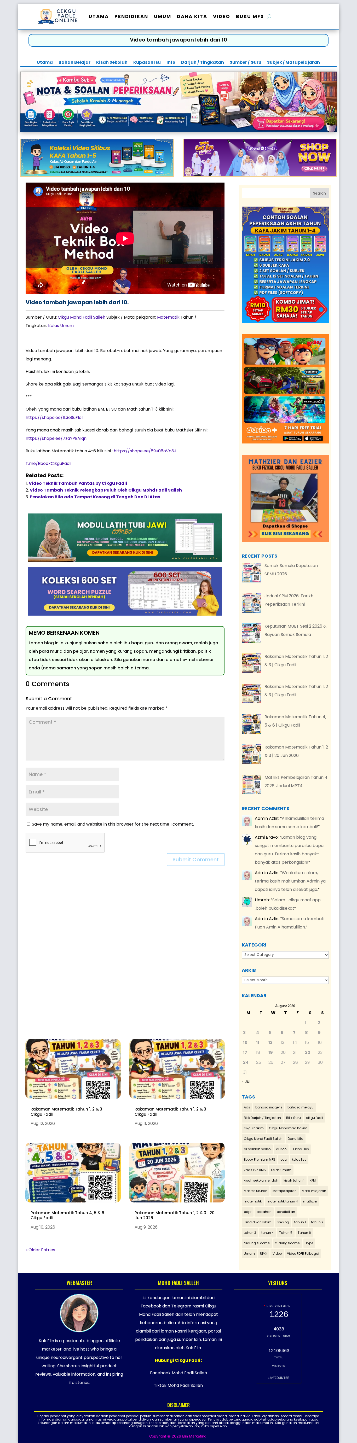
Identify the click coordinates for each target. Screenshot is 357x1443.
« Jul (246, 1081)
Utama (99, 16)
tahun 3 (250, 1232)
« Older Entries (40, 1250)
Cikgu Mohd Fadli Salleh (81, 317)
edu (283, 1159)
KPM (313, 1180)
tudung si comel (257, 1243)
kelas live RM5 (255, 1170)
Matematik (168, 317)
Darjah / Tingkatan (202, 63)
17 (245, 1052)
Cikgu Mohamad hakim (288, 1128)
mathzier (310, 1201)
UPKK (263, 1253)
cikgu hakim (254, 1128)
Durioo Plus (300, 1149)
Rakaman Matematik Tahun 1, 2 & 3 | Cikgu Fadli (68, 1111)
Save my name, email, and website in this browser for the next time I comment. (113, 824)
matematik (253, 1201)
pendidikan (286, 1212)
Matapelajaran (285, 1191)
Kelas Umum (61, 326)
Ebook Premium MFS (259, 1159)
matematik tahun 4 (282, 1201)
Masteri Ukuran (255, 1191)
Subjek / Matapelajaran (293, 63)
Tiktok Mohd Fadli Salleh (178, 1385)
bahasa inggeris (268, 1107)
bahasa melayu (300, 1107)
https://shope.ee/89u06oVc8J (145, 451)
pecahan (264, 1212)
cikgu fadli (314, 1117)
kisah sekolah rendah (261, 1180)
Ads (247, 1107)
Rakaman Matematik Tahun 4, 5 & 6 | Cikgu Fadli (69, 1215)
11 (257, 1042)
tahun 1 (300, 1222)
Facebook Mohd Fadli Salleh (178, 1373)
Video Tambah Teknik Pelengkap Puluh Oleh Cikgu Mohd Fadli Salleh (106, 490)
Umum (162, 16)
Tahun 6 (304, 1232)
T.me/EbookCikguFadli (48, 463)
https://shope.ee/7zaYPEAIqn (56, 438)
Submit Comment (195, 859)
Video (221, 16)
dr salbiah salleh (257, 1149)
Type (309, 1243)
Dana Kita (192, 16)
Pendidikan (131, 16)
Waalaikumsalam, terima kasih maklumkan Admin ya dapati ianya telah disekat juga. (290, 881)
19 (270, 1052)
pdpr (247, 1212)
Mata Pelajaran (314, 1191)
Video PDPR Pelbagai (303, 1253)
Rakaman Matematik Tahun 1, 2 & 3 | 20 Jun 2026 (175, 1215)
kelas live (299, 1159)
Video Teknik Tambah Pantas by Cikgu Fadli (78, 483)
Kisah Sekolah (112, 63)
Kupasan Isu (147, 63)
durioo (281, 1149)
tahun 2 (317, 1222)
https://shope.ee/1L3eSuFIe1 (54, 417)
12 (270, 1042)
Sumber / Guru (245, 63)
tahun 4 (267, 1232)
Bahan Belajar (74, 63)
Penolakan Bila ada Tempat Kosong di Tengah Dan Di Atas (95, 497)
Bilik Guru (293, 1117)
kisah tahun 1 (294, 1180)
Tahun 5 (285, 1232)
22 (307, 1052)
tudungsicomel (287, 1243)
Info (170, 63)
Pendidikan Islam (258, 1222)
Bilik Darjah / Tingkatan (262, 1117)
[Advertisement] (125, 956)
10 (245, 1042)
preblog (283, 1222)
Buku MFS (250, 16)
